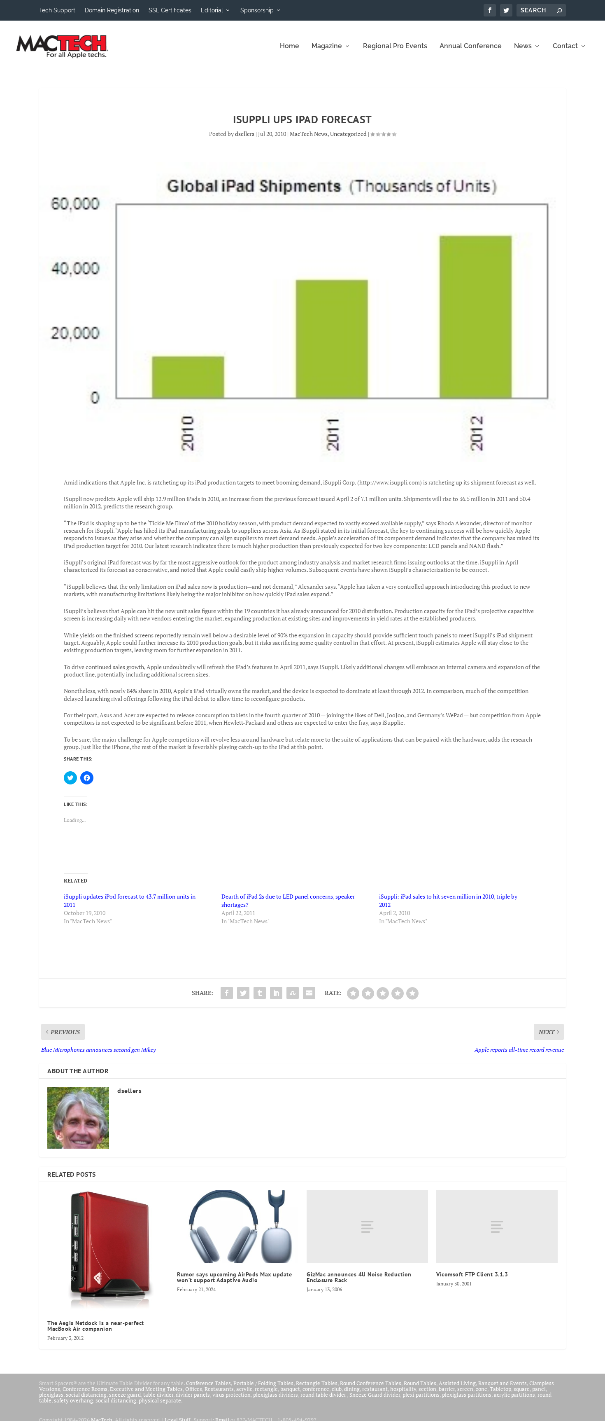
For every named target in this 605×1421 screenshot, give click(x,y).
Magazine (327, 46)
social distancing (86, 1394)
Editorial (212, 10)
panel (539, 1389)
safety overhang (73, 1400)
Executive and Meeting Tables (146, 1389)
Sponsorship (257, 10)
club (337, 1389)
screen (465, 1389)
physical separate (160, 1400)
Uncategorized (348, 134)
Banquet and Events (502, 1383)
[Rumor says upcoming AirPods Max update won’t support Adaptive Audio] (237, 1226)
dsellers (244, 134)
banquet (290, 1389)
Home (289, 46)
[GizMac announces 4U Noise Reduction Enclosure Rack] (367, 1226)
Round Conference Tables (370, 1383)
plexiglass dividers (275, 1394)
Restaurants (219, 1389)
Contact (565, 46)
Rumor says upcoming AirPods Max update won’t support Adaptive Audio (234, 1277)
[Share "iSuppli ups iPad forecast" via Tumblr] (259, 993)
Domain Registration (112, 10)
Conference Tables (208, 1383)
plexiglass (51, 1394)
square (522, 1389)
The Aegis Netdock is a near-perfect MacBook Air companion (95, 1325)
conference (315, 1389)
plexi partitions (421, 1394)
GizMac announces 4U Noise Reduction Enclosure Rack (359, 1277)
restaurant (375, 1389)
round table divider (323, 1394)
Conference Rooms (85, 1389)
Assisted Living (457, 1383)
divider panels (193, 1394)
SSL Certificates (170, 10)
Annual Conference (471, 46)
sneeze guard (125, 1394)
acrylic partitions (514, 1394)
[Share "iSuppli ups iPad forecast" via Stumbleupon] (292, 993)
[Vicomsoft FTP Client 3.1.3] (497, 1226)
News (523, 46)
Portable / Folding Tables (263, 1383)
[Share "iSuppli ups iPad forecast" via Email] (309, 993)
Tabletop (500, 1389)
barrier (447, 1389)
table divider (158, 1394)
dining (352, 1389)
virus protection (231, 1394)
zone (481, 1389)
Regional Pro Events (395, 46)
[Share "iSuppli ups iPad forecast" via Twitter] (243, 993)
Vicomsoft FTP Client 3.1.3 (472, 1274)
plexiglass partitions (466, 1394)
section (427, 1389)
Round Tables (420, 1383)
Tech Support (57, 10)
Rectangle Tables (316, 1383)
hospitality (403, 1389)
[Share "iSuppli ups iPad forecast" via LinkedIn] (276, 993)
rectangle (266, 1389)
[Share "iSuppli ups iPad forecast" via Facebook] (227, 993)
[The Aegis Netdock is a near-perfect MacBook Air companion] (108, 1251)
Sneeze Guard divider (374, 1394)
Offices (193, 1389)
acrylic (244, 1389)
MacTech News (309, 134)
